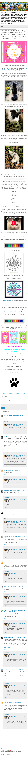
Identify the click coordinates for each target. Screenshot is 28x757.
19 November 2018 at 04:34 (17, 415)
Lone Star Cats (7, 415)
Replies (7, 421)
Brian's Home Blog (8, 490)
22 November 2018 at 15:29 (15, 550)
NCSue (5, 561)
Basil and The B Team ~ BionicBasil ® (16, 424)
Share (3, 408)
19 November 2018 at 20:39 (17, 512)
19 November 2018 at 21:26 (13, 561)
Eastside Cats (7, 586)
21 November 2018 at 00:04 (20, 637)
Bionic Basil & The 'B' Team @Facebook (14, 311)
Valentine (6, 702)
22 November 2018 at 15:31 (15, 624)
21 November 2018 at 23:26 (18, 669)
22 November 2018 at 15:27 (15, 456)
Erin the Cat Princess (9, 436)
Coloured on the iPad (6, 300)
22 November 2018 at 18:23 (15, 702)
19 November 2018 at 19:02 (19, 490)
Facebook (24, 396)
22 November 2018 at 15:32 (15, 655)
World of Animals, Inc (9, 637)
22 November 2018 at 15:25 (15, 425)
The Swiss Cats (7, 512)
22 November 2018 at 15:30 (15, 597)
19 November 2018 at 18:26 (14, 470)
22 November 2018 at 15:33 (15, 687)
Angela (5, 470)
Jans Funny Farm (8, 669)
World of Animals (7, 647)
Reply (5, 419)
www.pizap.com (20, 402)
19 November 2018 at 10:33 (20, 436)
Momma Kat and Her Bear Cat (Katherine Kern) (14, 610)
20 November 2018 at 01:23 (17, 586)
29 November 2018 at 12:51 (15, 718)
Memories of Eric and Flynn (10, 536)
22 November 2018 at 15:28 (15, 522)
